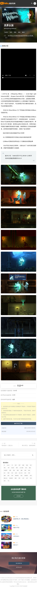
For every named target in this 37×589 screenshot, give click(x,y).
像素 (23, 465)
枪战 (29, 470)
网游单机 (17, 475)
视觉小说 (5, 478)
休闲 (11, 32)
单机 (19, 32)
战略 (21, 470)
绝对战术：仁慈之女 (7, 445)
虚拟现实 (26, 475)
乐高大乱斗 (16, 536)
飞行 (8, 480)
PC (4, 465)
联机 (21, 475)
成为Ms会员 (19, 567)
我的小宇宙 (16, 527)
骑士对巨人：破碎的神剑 (28, 445)
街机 (31, 475)
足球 (23, 478)
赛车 (19, 478)
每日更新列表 (19, 563)
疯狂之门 (15, 545)
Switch (6, 32)
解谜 (23, 32)
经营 (12, 475)
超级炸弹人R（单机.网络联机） (21, 519)
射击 (26, 467)
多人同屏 (21, 467)
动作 (31, 465)
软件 (27, 478)
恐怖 (14, 470)
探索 (25, 470)
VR (12, 465)
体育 (19, 465)
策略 (5, 475)
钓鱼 (31, 478)
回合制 (12, 467)
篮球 (8, 475)
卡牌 (8, 467)
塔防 (17, 467)
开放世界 (5, 470)
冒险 (15, 32)
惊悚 (18, 470)
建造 (30, 467)
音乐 (5, 480)
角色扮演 (11, 478)
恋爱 (10, 470)
